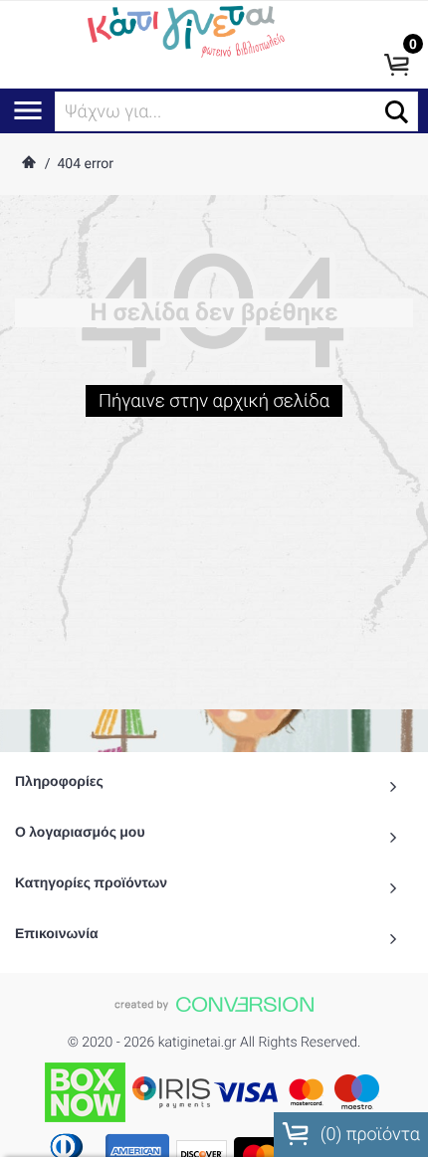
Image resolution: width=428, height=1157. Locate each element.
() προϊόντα (368, 1134)
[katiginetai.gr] (184, 30)
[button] (396, 111)
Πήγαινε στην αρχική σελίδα (214, 401)
